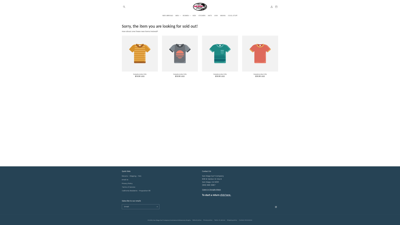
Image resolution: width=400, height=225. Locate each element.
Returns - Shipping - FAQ (131, 176)
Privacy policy (207, 220)
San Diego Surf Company (161, 220)
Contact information (245, 220)
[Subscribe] (157, 206)
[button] (124, 6)
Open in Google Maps (211, 189)
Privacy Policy (127, 183)
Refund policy (197, 220)
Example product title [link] (139, 74)
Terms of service (219, 220)
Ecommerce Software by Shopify (180, 220)
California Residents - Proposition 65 (136, 191)
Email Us (125, 180)
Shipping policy (232, 220)
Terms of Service (128, 187)
